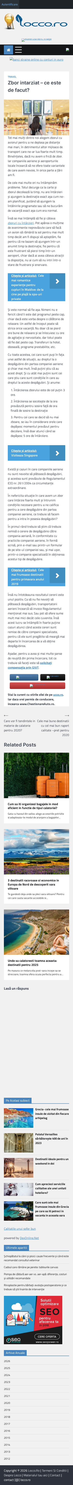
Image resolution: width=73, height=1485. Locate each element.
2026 (7, 1361)
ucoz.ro (58, 694)
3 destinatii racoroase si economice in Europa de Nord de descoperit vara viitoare (33, 884)
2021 (7, 1396)
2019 (7, 1410)
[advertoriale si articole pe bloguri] (33, 1343)
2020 (7, 1403)
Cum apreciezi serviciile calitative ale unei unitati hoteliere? (50, 1188)
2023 (7, 1382)
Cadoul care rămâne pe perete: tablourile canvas (31, 1267)
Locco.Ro (34, 1470)
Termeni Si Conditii (54, 1470)
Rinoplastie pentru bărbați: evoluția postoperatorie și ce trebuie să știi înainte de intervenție (35, 1287)
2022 (7, 1389)
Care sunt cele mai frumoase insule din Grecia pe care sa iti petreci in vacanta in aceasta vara (52, 1209)
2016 (7, 1431)
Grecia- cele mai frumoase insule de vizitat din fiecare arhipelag (52, 1113)
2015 (7, 1438)
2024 (7, 1375)
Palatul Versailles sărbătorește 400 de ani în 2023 (51, 1138)
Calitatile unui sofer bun (20, 1228)
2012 (7, 1459)
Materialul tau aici (36, 1475)
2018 (7, 1417)
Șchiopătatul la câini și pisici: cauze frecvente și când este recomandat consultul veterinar (36, 1258)
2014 (7, 1445)
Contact (55, 1475)
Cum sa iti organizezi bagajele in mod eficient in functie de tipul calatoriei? (33, 806)
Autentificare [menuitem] (10, 4)
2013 (7, 1452)
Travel (12, 76)
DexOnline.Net (29, 1238)
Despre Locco (12, 1475)
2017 (7, 1424)
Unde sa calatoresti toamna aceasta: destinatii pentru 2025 (32, 963)
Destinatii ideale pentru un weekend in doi (52, 1161)
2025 (7, 1368)
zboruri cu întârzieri (21, 223)
